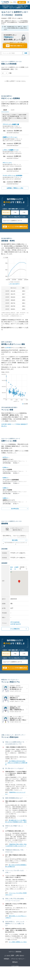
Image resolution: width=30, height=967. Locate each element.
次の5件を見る (15, 508)
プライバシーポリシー (17, 959)
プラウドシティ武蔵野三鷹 (11, 124)
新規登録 (18, 951)
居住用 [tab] (5, 110)
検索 (25, 53)
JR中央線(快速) (15, 622)
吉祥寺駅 (8, 347)
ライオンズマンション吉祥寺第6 (12, 175)
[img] (15, 270)
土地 (24, 212)
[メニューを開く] (28, 2)
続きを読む (15, 540)
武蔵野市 (5, 7)
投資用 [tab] (12, 110)
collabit (16, 966)
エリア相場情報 (18, 6)
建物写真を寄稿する (17, 530)
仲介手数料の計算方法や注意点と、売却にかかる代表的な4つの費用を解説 (16, 762)
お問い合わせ (20, 955)
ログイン (11, 951)
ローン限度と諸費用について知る (17, 942)
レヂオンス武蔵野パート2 (10, 150)
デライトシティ (7, 162)
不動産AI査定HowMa (7, 6)
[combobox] (12, 53)
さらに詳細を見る (15, 628)
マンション (6, 212)
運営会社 (15, 962)
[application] (15, 388)
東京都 (26, 6)
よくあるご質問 (9, 955)
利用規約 (6, 959)
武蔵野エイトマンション (10, 137)
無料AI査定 (22, 2)
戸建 (15, 212)
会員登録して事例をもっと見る (15, 188)
